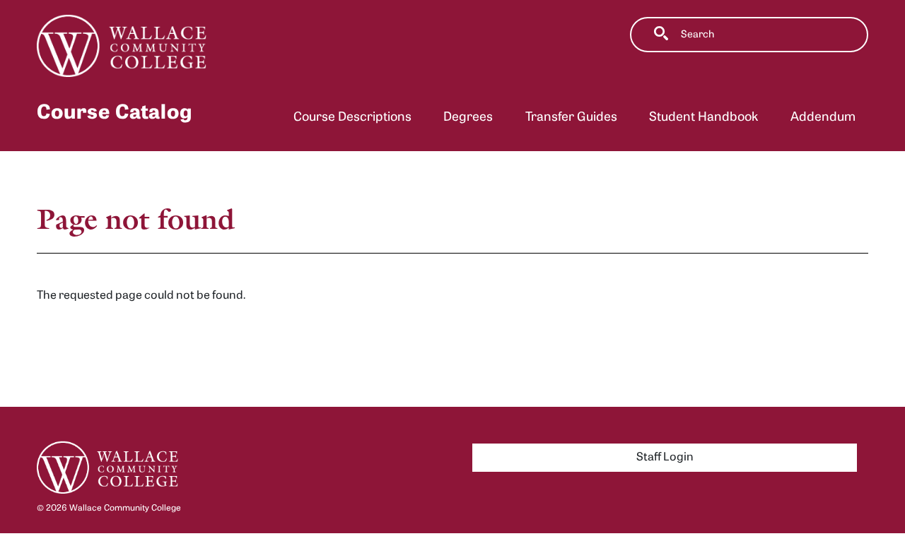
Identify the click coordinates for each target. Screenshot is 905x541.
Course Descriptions (352, 118)
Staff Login (665, 457)
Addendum (823, 118)
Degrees (468, 118)
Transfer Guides (571, 118)
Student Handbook (703, 118)
